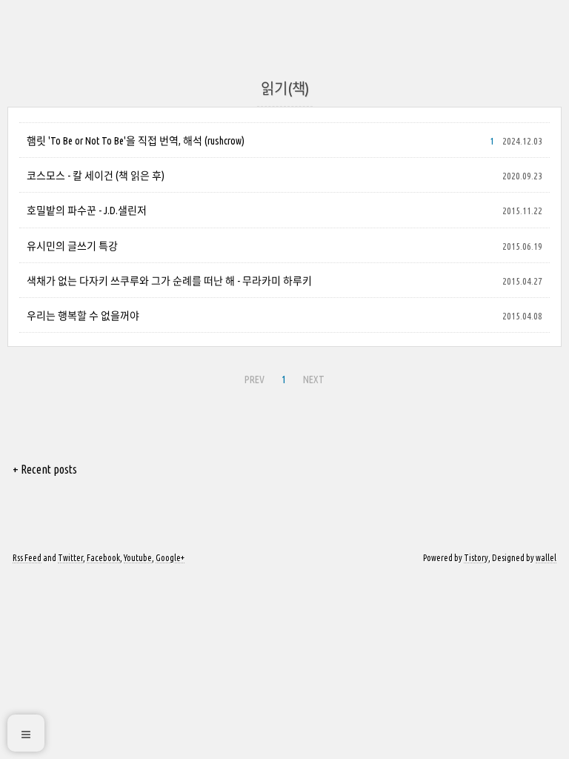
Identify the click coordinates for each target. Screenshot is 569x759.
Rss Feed (27, 558)
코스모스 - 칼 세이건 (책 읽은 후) (95, 176)
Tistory (476, 558)
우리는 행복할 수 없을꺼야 (83, 316)
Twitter (70, 558)
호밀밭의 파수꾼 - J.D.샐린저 (87, 210)
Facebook (103, 558)
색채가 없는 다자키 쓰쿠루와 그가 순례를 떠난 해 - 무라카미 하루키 (169, 281)
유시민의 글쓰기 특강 (72, 246)
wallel (546, 558)
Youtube (138, 558)
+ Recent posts (45, 469)
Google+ (170, 558)
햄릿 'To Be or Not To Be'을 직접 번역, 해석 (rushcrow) (135, 141)
